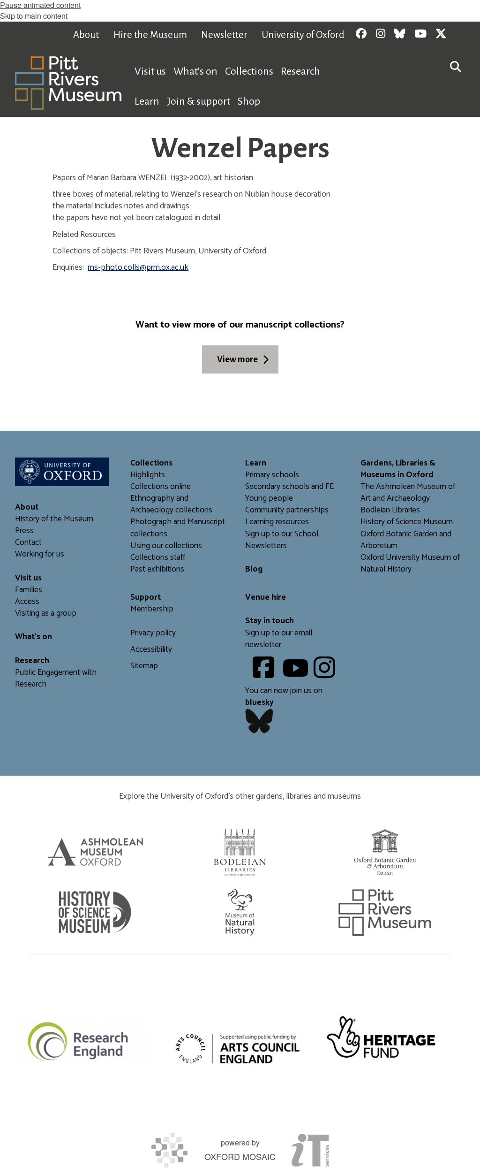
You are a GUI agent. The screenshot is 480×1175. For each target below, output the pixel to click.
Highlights (147, 475)
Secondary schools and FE (289, 487)
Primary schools (272, 475)
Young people (269, 498)
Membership (151, 609)
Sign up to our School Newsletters (281, 540)
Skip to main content (34, 15)
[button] (455, 65)
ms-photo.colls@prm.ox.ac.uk (138, 268)
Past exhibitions (157, 569)
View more (237, 359)
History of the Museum (54, 519)
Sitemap (144, 666)
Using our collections (166, 546)
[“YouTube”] (297, 674)
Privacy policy (153, 633)
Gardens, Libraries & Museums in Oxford (397, 469)
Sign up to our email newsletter (278, 639)
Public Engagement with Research (56, 678)
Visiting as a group (45, 613)
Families (28, 590)
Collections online (160, 487)
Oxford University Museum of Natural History (410, 563)
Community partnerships (287, 510)
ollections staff (160, 558)
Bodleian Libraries (390, 510)
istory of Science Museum (409, 522)
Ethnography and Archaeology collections (171, 504)
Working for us (39, 554)
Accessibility (151, 649)
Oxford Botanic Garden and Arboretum (405, 540)
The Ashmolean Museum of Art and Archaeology (407, 492)
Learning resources (277, 522)
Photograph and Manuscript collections (177, 528)
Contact (28, 542)
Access (27, 602)
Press (24, 531)
